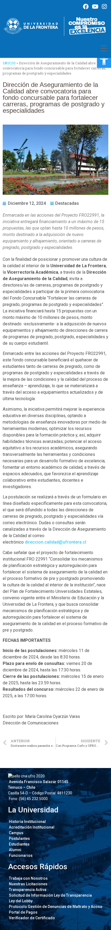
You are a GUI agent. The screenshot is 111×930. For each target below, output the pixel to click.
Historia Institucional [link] (27, 821)
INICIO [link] (9, 63)
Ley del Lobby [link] (20, 901)
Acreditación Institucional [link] (31, 827)
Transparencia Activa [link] (27, 889)
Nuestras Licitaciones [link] (27, 884)
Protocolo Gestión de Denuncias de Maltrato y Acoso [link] (55, 906)
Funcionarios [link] (20, 855)
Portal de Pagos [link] (22, 912)
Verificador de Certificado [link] (31, 918)
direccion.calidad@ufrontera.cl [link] (55, 542)
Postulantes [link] (19, 838)
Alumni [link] (14, 850)
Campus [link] (15, 833)
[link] (104, 61)
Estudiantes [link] (19, 844)
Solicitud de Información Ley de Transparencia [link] (50, 895)
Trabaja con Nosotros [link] (28, 878)
